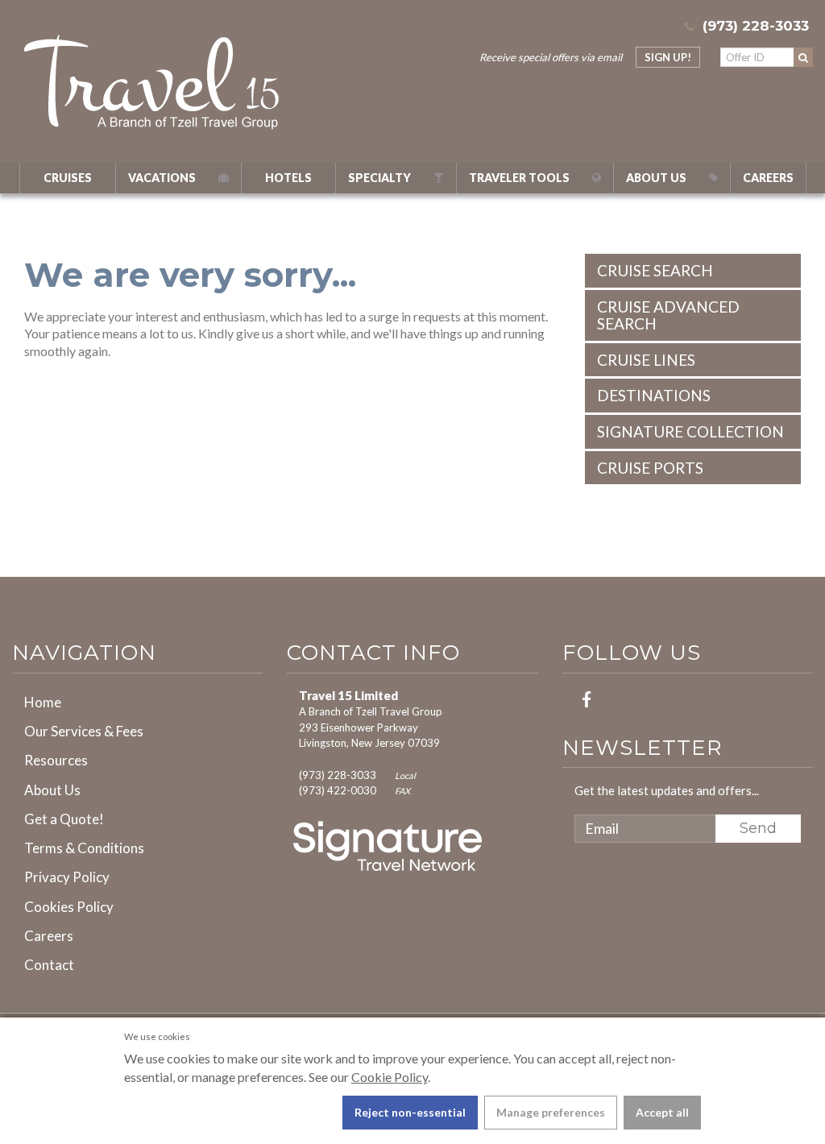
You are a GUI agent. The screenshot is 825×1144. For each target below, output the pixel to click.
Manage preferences (550, 1112)
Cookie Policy (389, 1076)
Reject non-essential (410, 1112)
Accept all (662, 1112)
